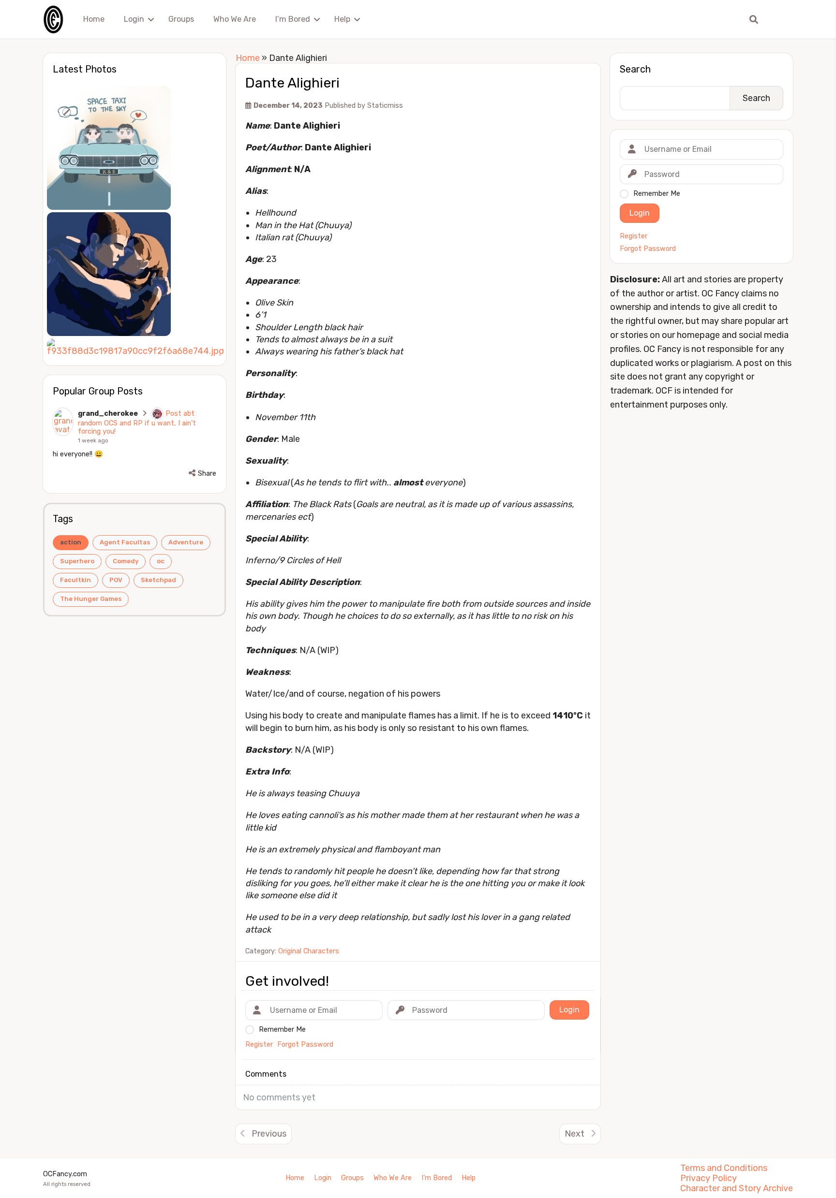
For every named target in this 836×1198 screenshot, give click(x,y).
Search (635, 69)
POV (115, 580)
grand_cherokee (108, 413)
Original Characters (308, 951)
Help (342, 19)
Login (134, 19)
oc (160, 561)
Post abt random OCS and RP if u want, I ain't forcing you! (137, 422)
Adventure (185, 542)
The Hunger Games (90, 598)
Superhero (77, 561)
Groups (181, 19)
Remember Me (656, 194)
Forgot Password (648, 249)
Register (633, 236)
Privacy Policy (708, 1178)
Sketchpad (158, 580)
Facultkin (75, 580)
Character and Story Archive (736, 1188)
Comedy (125, 561)
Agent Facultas (125, 542)
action (70, 542)
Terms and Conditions (723, 1168)
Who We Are (234, 19)
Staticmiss (385, 106)
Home (93, 19)
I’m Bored (292, 19)
